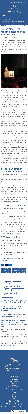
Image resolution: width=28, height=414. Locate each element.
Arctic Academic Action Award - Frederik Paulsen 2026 (13, 315)
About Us (14, 395)
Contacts (22, 2)
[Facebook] (9, 404)
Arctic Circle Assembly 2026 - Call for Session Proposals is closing (14, 301)
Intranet (14, 2)
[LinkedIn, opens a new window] (10, 265)
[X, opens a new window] (6, 265)
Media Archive (10, 286)
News (7, 290)
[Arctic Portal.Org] (14, 7)
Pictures (21, 286)
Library (7, 283)
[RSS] (21, 404)
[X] (13, 404)
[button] (24, 24)
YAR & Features (10, 293)
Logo (14, 398)
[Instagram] (18, 404)
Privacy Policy (14, 396)
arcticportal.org (14, 336)
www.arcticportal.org (7, 345)
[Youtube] (7, 404)
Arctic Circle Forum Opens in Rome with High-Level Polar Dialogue (12, 308)
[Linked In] (15, 404)
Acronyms (17, 283)
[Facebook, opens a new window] (2, 265)
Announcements (18, 290)
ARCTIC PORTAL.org (14, 12)
